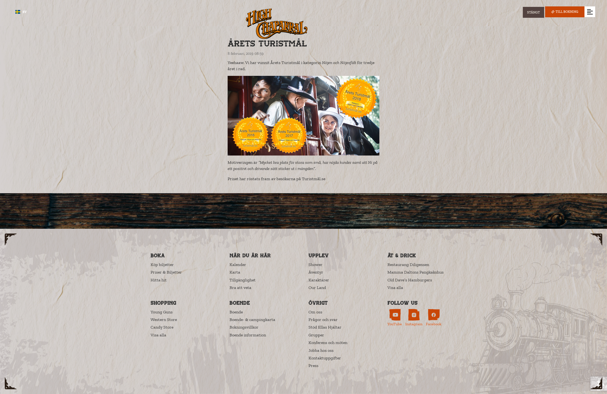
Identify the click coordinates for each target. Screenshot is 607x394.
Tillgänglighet (243, 280)
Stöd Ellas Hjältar (324, 327)
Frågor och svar (323, 319)
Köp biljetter (162, 264)
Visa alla (395, 287)
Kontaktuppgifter (324, 358)
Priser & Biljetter (166, 272)
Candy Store (162, 327)
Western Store (164, 319)
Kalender (238, 264)
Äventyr (315, 272)
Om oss (315, 312)
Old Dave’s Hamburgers (409, 280)
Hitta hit (159, 280)
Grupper (316, 335)
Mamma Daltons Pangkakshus (415, 272)
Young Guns (162, 312)
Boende (236, 312)
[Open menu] (589, 11)
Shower (315, 264)
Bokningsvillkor (244, 327)
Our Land (317, 287)
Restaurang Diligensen (408, 264)
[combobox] (21, 12)
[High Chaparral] (277, 24)
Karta (235, 272)
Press (313, 365)
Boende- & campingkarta (252, 319)
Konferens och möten (327, 342)
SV (25, 12)
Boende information (248, 335)
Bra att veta (240, 287)
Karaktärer (318, 280)
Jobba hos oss (321, 350)
